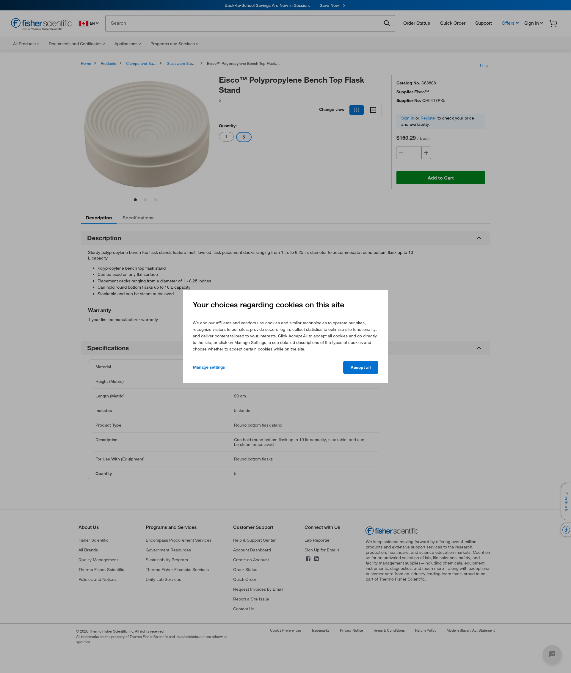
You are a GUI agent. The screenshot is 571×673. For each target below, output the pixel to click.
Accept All (361, 367)
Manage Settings (209, 367)
